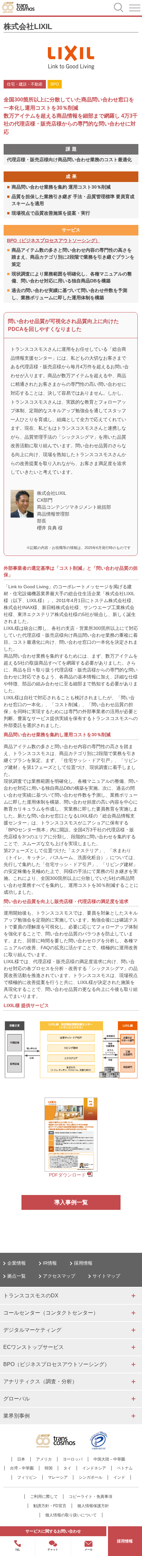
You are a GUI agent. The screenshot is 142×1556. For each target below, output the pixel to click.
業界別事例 (16, 1416)
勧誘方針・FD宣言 (49, 1505)
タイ (67, 1468)
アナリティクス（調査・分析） (40, 1381)
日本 (21, 1459)
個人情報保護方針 (93, 1505)
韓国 (49, 1468)
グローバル (16, 1398)
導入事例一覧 (71, 1202)
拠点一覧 (16, 1276)
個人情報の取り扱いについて (71, 1515)
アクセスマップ (59, 1276)
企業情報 (16, 1263)
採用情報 (83, 1263)
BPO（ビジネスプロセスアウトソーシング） (53, 240)
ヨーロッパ (73, 1459)
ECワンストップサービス (33, 1347)
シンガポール (90, 1477)
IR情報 (50, 1263)
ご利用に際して (44, 1496)
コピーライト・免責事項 (90, 1496)
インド (119, 1477)
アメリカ (44, 1459)
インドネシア (94, 1468)
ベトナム (125, 1468)
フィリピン (27, 1477)
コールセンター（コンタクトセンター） (50, 1313)
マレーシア (58, 1477)
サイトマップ (106, 1276)
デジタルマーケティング (32, 1330)
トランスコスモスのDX (30, 1295)
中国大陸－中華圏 (109, 1459)
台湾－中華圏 (22, 1468)
